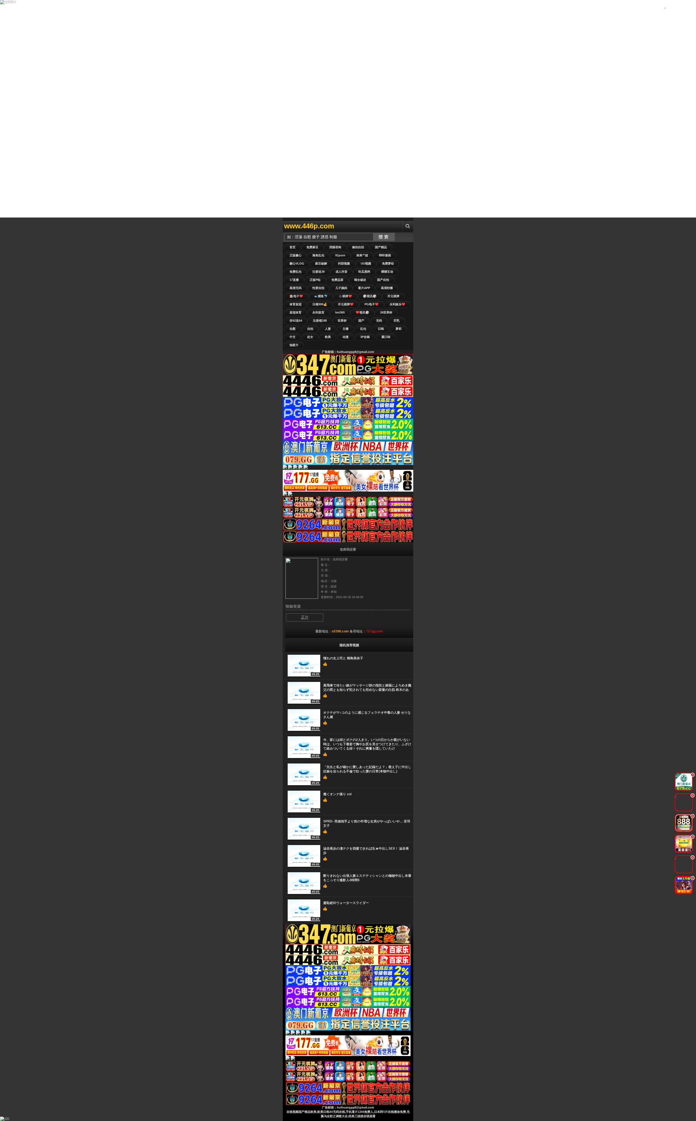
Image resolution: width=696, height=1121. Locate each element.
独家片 (294, 345)
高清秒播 (387, 288)
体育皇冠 (296, 304)
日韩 (381, 328)
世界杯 (342, 320)
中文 (293, 337)
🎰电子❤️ (296, 296)
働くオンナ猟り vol (337, 794)
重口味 (385, 337)
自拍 (310, 328)
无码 (379, 320)
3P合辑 (365, 337)
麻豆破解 (321, 263)
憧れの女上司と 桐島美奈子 (343, 658)
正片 (305, 617)
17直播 (294, 279)
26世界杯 (386, 312)
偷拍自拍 (358, 247)
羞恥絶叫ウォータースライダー (346, 903)
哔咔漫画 (385, 255)
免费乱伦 (296, 271)
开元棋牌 (393, 296)
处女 (310, 337)
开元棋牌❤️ (346, 304)
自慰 (293, 328)
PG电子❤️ (372, 304)
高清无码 (296, 288)
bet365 (340, 312)
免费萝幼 (388, 263)
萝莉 (399, 328)
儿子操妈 (341, 288)
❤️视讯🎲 (362, 312)
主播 (346, 328)
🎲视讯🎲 (370, 296)
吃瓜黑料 (364, 271)
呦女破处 (360, 279)
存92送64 (296, 320)
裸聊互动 (387, 271)
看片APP (364, 288)
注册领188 (320, 320)
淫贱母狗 (335, 247)
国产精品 (381, 247)
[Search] (407, 226)
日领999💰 (319, 304)
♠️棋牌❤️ (345, 296)
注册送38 (318, 271)
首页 (293, 247)
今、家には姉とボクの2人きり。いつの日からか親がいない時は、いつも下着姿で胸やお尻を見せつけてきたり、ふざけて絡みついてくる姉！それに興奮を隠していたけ (367, 744)
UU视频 (366, 263)
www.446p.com (309, 226)
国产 (361, 320)
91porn (340, 255)
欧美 (328, 337)
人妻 (328, 328)
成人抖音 (341, 271)
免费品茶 (337, 279)
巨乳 (397, 320)
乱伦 (363, 328)
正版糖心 (296, 255)
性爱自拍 (318, 288)
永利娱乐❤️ (397, 304)
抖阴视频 (344, 263)
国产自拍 (383, 279)
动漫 (346, 337)
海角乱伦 (318, 255)
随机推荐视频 (349, 645)
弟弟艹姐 (362, 255)
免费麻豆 (312, 247)
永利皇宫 (318, 312)
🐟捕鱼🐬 (321, 296)
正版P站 (315, 279)
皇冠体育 (296, 312)
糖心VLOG (297, 263)
